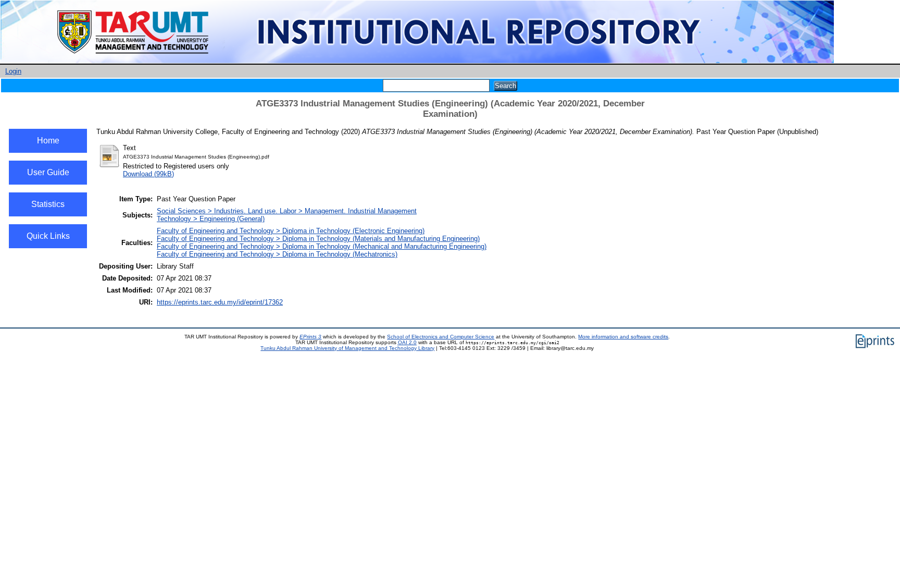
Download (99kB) (148, 174)
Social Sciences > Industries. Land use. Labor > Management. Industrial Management (287, 211)
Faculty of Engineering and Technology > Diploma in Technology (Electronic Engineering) (290, 231)
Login (13, 71)
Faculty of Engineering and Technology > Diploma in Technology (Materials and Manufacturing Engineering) (318, 238)
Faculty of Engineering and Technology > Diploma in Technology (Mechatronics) (277, 254)
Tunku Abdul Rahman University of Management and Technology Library (347, 348)
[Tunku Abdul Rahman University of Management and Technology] (417, 61)
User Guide (48, 172)
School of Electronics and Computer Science (440, 336)
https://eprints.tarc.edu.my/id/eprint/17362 (220, 302)
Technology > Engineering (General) (211, 219)
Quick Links (48, 236)
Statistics (48, 204)
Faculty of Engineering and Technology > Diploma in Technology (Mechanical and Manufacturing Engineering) (321, 246)
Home (48, 140)
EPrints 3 (310, 336)
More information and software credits (623, 336)
